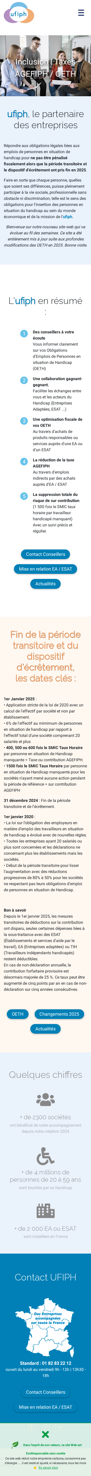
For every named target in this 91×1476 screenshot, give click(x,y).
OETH (18, 1014)
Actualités (45, 583)
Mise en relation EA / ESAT (45, 569)
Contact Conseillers (45, 554)
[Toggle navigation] (81, 13)
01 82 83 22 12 (56, 1363)
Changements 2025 (59, 1014)
